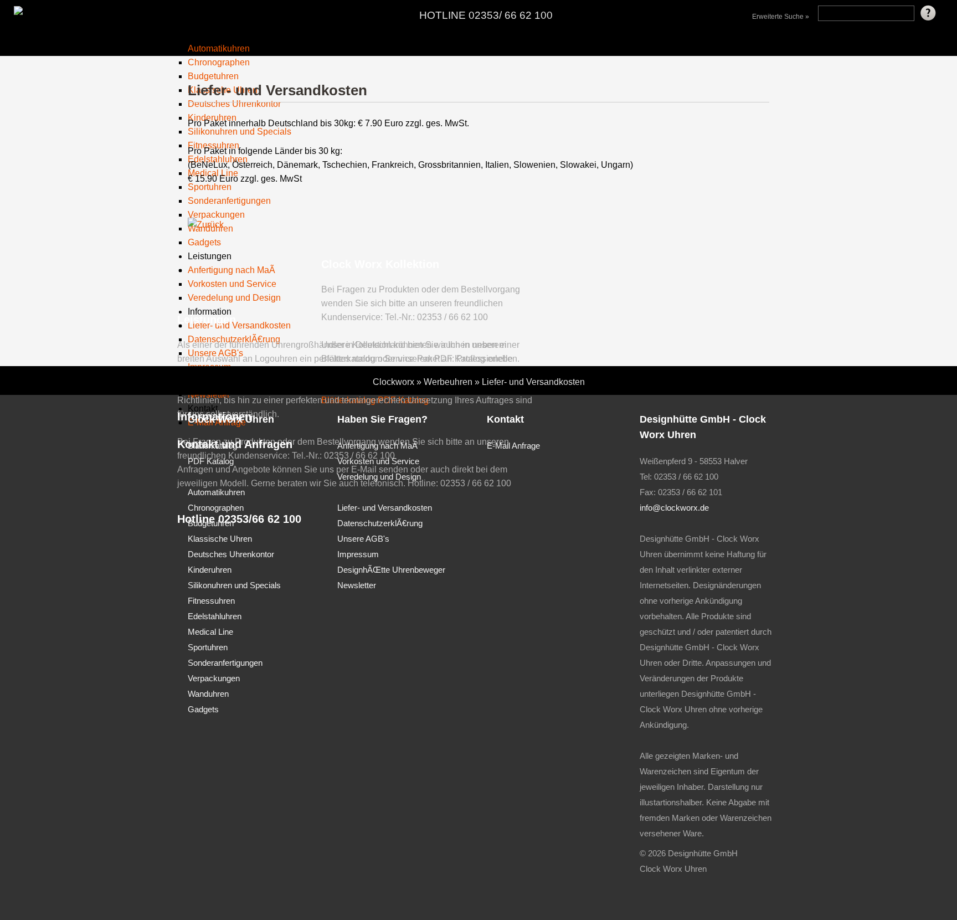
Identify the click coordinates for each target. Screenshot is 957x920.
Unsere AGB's (363, 538)
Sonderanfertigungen (225, 662)
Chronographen (219, 62)
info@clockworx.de (674, 507)
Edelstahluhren (214, 616)
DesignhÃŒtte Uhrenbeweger (391, 569)
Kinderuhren (209, 569)
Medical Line (210, 631)
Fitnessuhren (211, 600)
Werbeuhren (448, 382)
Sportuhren (208, 647)
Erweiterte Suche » (780, 16)
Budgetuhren (211, 523)
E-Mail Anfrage (513, 445)
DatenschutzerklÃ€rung (380, 523)
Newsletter (356, 585)
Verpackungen (214, 678)
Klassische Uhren (220, 538)
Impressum (358, 554)
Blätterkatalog (212, 445)
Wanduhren (208, 693)
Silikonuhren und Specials (234, 585)
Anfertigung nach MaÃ (377, 445)
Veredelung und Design (379, 476)
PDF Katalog (211, 461)
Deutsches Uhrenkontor (231, 554)
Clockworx (393, 382)
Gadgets (203, 709)
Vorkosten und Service (378, 461)
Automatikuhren (219, 48)
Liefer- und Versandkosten (533, 382)
